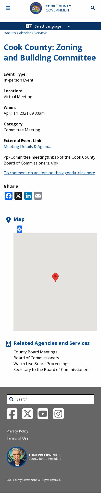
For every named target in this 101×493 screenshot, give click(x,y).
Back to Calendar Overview (25, 33)
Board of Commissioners (36, 357)
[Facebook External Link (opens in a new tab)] (14, 413)
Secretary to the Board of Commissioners (51, 369)
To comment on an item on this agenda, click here (49, 172)
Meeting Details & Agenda (27, 146)
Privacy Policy (17, 431)
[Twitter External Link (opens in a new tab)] (29, 413)
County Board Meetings (35, 352)
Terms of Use (17, 438)
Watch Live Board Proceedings (41, 363)
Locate (19, 229)
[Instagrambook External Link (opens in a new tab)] (60, 413)
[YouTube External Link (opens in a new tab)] (45, 413)
